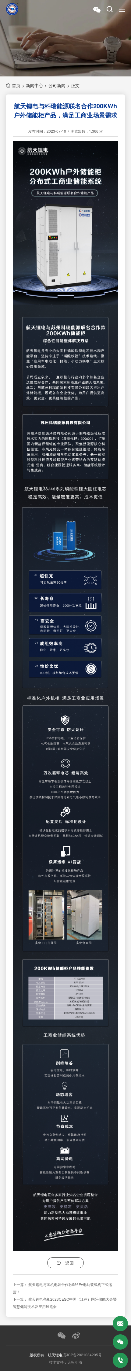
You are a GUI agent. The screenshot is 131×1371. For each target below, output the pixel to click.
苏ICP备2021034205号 (82, 1354)
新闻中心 (34, 85)
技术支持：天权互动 (65, 1362)
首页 (16, 85)
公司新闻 (57, 85)
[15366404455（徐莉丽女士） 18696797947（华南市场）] (120, 1360)
